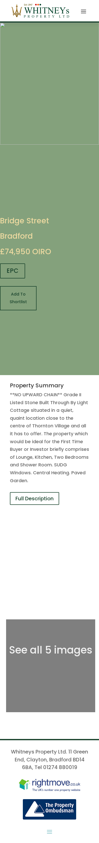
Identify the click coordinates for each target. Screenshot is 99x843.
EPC (13, 270)
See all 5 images (50, 650)
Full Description (34, 498)
